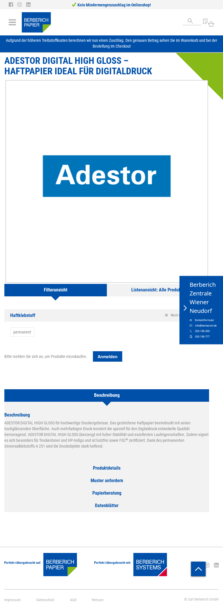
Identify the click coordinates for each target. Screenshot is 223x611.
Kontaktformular (204, 320)
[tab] (55, 290)
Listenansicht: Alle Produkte (158, 290)
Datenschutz (45, 600)
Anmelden (108, 356)
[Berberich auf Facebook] (13, 4)
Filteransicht (55, 290)
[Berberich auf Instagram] (21, 4)
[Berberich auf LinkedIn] (28, 4)
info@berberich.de (206, 325)
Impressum (12, 600)
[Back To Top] (198, 569)
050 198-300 (202, 331)
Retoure (97, 600)
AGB (73, 600)
